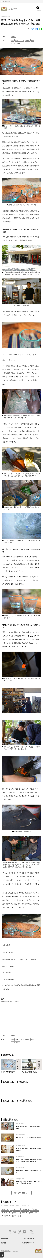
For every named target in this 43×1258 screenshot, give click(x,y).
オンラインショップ (38, 10)
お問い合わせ (4, 1238)
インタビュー (15, 43)
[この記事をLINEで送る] (40, 29)
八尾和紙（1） (26, 1209)
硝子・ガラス (20, 40)
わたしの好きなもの (8, 1072)
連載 (12, 40)
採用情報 (3, 1243)
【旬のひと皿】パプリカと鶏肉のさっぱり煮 (29, 1137)
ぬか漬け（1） (15, 1209)
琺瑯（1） (16, 1212)
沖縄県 (27, 40)
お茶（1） (5, 1209)
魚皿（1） (16, 1216)
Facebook (24, 1233)
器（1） (35, 1209)
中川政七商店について (28, 1243)
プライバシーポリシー (28, 1238)
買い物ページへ (7, 1)
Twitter (19, 1233)
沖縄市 (13, 36)
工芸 (32, 40)
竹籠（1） (25, 1212)
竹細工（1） (34, 1212)
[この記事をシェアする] (36, 29)
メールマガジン (31, 1233)
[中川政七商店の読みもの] (9, 8)
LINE (10, 1233)
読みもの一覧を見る (21, 1193)
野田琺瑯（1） (6, 1216)
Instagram (15, 1233)
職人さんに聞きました (29, 1072)
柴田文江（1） (6, 1212)
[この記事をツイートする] (32, 29)
